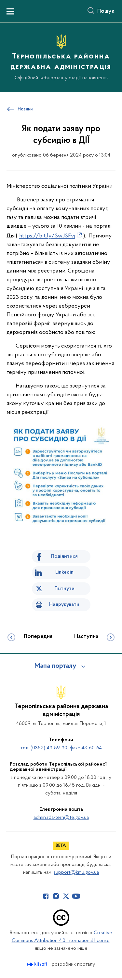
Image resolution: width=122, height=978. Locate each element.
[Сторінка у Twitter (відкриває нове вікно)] (66, 896)
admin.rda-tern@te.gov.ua (61, 817)
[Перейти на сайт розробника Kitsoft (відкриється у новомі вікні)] (37, 964)
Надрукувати (64, 604)
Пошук (106, 11)
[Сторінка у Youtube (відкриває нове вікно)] (76, 896)
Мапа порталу (55, 666)
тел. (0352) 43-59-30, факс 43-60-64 (61, 748)
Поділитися (64, 556)
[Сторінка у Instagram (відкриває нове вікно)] (56, 896)
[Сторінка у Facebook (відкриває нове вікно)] (46, 896)
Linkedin (64, 572)
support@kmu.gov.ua (76, 872)
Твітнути (64, 588)
